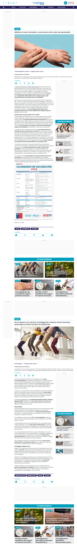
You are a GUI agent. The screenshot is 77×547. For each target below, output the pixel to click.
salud (17, 229)
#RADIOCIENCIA (61, 7)
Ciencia (13, 7)
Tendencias (51, 7)
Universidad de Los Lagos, (43, 383)
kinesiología (31, 475)
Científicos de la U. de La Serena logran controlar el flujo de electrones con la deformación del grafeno (68, 451)
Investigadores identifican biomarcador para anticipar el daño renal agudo (68, 159)
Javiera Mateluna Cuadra (21, 71)
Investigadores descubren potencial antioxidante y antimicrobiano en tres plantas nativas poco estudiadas (68, 151)
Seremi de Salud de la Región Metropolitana (27, 87)
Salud (42, 7)
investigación (20, 475)
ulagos (47, 475)
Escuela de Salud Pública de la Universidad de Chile (32, 93)
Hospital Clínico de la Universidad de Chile (35, 116)
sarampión (25, 229)
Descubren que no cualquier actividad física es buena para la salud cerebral (58, 274)
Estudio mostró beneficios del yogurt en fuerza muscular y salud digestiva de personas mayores (68, 143)
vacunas (34, 229)
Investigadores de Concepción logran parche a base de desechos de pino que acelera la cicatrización (24, 294)
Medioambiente (33, 7)
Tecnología (22, 7)
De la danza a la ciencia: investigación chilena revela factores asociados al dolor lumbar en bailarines (64, 136)
